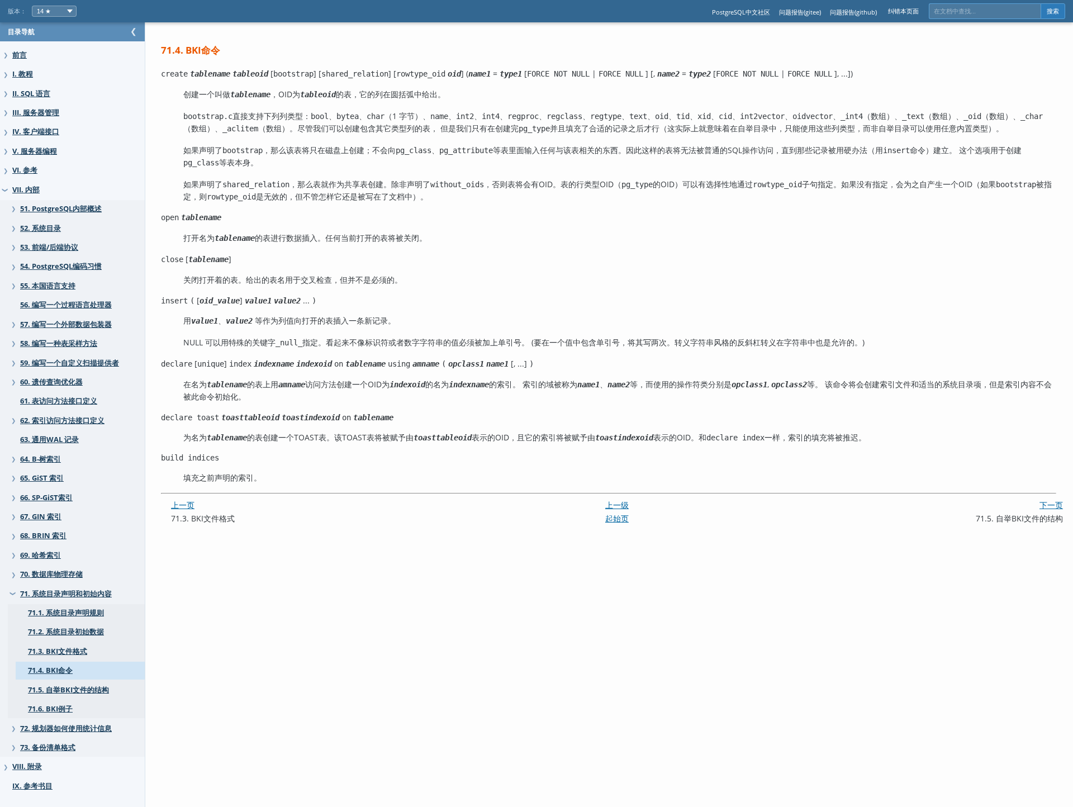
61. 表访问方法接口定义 (58, 401)
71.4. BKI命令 (50, 670)
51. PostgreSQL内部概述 (61, 208)
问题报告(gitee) (800, 12)
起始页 (617, 518)
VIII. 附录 (27, 766)
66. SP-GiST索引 (46, 497)
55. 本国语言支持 (47, 286)
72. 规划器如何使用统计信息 (66, 728)
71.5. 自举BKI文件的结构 (68, 690)
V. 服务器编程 (34, 151)
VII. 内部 (26, 189)
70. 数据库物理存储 (51, 574)
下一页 (1051, 505)
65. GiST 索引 (42, 478)
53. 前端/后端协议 (49, 247)
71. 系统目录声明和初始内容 (66, 594)
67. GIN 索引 (40, 516)
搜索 (1053, 11)
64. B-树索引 (40, 459)
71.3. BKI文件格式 (57, 651)
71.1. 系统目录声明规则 (66, 613)
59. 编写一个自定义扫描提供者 (69, 363)
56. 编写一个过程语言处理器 (66, 305)
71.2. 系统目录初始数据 (66, 632)
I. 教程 (22, 74)
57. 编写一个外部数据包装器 (66, 324)
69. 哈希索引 (40, 555)
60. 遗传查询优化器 (51, 382)
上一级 (617, 505)
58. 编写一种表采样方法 (58, 343)
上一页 (182, 505)
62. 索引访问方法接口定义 (62, 420)
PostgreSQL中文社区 (741, 12)
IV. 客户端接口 (35, 131)
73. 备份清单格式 (47, 747)
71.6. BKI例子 (50, 709)
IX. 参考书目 (32, 786)
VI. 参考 (24, 170)
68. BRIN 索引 (43, 535)
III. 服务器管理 (35, 112)
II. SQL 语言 (31, 93)
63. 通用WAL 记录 (49, 439)
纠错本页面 (903, 11)
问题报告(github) (853, 12)
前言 (19, 55)
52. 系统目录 (40, 228)
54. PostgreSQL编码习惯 (61, 266)
